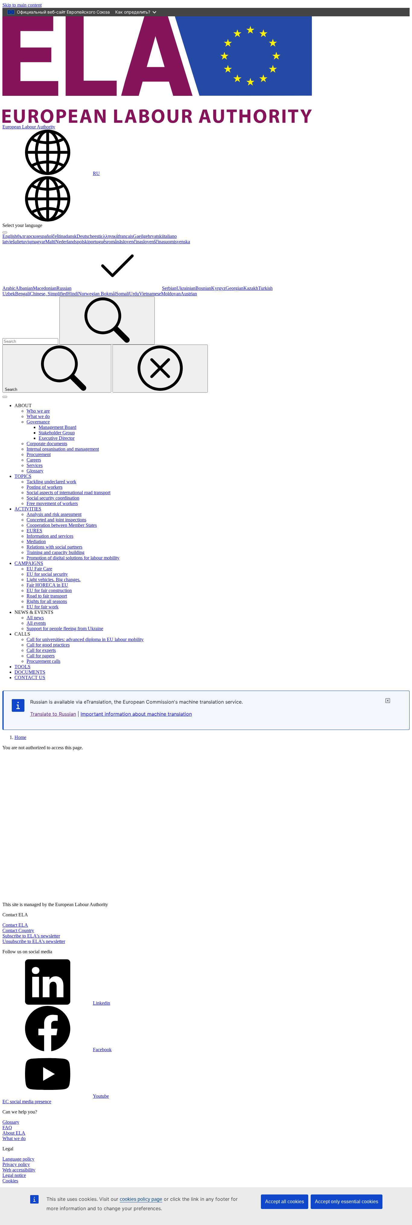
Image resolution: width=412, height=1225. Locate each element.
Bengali (22, 293)
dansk (71, 236)
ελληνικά (109, 236)
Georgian (234, 288)
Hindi (72, 293)
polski (82, 241)
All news (35, 617)
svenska (182, 241)
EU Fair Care (39, 568)
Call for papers (41, 655)
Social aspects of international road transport (68, 492)
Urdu (134, 293)
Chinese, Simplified (48, 293)
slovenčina (131, 241)
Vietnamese (150, 293)
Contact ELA (15, 925)
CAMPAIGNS (28, 563)
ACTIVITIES (27, 508)
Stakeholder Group (57, 432)
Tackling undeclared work (51, 481)
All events (36, 623)
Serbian (169, 288)
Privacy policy (16, 1164)
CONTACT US (29, 677)
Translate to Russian (53, 714)
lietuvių (24, 241)
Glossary (35, 470)
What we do (38, 416)
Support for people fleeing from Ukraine (65, 628)
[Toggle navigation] (4, 397)
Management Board (57, 427)
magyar (38, 241)
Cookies (10, 1180)
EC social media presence (26, 1101)
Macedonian (44, 288)
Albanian (24, 288)
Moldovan (171, 293)
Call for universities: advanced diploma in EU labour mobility (85, 639)
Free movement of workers (52, 503)
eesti (96, 236)
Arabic (8, 288)
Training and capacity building (55, 552)
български (27, 236)
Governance (38, 421)
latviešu (9, 241)
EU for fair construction (49, 590)
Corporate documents (47, 443)
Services (35, 465)
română (114, 241)
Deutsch (84, 236)
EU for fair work (43, 606)
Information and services (50, 536)
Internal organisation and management (63, 449)
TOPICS (22, 476)
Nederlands (66, 241)
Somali (122, 293)
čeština (58, 236)
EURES (34, 530)
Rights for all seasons (47, 601)
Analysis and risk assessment (54, 514)
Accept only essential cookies (346, 1201)
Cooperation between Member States (62, 525)
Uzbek (8, 293)
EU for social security (47, 574)
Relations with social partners (54, 546)
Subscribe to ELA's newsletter (31, 935)
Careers (34, 459)
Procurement (39, 454)
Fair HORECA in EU (47, 585)
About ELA (13, 1133)
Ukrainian (185, 288)
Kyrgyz (218, 288)
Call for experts (41, 650)
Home (20, 737)
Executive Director (56, 438)
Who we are (38, 410)
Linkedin (101, 1003)
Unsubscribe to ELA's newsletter (33, 941)
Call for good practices (48, 644)
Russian (63, 288)
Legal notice (14, 1175)
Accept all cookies (284, 1201)
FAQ (7, 1127)
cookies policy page (141, 1199)
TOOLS (22, 666)
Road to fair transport (47, 595)
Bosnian (203, 288)
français (125, 236)
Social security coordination (53, 498)
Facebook (102, 1049)
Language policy (18, 1159)
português (97, 241)
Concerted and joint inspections (56, 519)
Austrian (189, 293)
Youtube (101, 1096)
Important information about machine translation (136, 714)
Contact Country (18, 930)
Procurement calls (43, 661)
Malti (50, 241)
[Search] (107, 321)
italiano (170, 236)
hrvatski (155, 236)
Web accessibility (18, 1169)
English (9, 236)
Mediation (36, 541)
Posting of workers (44, 487)
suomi (169, 241)
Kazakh (250, 288)
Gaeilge (140, 236)
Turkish (265, 288)
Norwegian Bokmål (97, 293)
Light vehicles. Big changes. (54, 579)
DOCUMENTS (29, 672)
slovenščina (152, 241)
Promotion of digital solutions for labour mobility (73, 557)
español (45, 236)
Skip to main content (22, 5)
